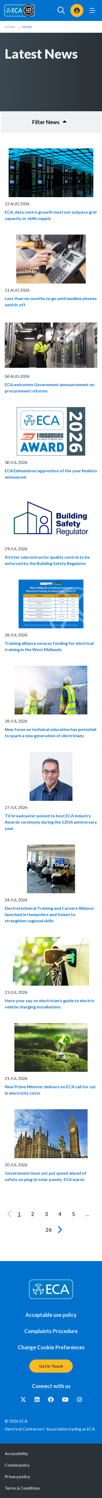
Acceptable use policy (51, 1315)
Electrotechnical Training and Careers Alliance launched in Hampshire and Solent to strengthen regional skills (49, 914)
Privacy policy (17, 1476)
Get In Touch (51, 1365)
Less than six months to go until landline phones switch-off (51, 301)
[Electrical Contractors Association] (19, 10)
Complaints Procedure (51, 1331)
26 (49, 1230)
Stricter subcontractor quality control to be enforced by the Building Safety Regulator (47, 560)
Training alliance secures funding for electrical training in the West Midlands (49, 646)
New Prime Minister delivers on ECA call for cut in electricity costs (50, 1089)
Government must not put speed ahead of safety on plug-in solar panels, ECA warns (45, 1176)
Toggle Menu (92, 10)
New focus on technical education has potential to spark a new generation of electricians (50, 732)
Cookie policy (17, 1464)
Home (10, 27)
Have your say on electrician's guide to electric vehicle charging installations (49, 1003)
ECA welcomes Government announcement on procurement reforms (49, 387)
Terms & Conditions (22, 1487)
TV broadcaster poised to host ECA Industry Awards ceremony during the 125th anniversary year (51, 822)
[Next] (59, 1230)
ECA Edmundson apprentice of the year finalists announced (51, 473)
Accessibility (16, 1453)
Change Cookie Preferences (51, 1347)
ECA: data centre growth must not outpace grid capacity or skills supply (51, 215)
